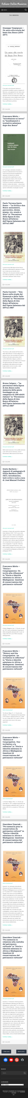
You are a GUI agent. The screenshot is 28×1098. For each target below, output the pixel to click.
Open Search (25, 10)
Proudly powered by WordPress (14, 1091)
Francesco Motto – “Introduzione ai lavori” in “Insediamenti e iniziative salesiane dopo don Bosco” (14, 121)
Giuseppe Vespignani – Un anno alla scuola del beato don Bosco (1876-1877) (14, 31)
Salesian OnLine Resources (14, 4)
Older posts (7, 1051)
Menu (5, 10)
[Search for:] (14, 1073)
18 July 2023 (7, 109)
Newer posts (21, 1051)
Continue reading (10, 104)
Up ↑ (14, 1094)
